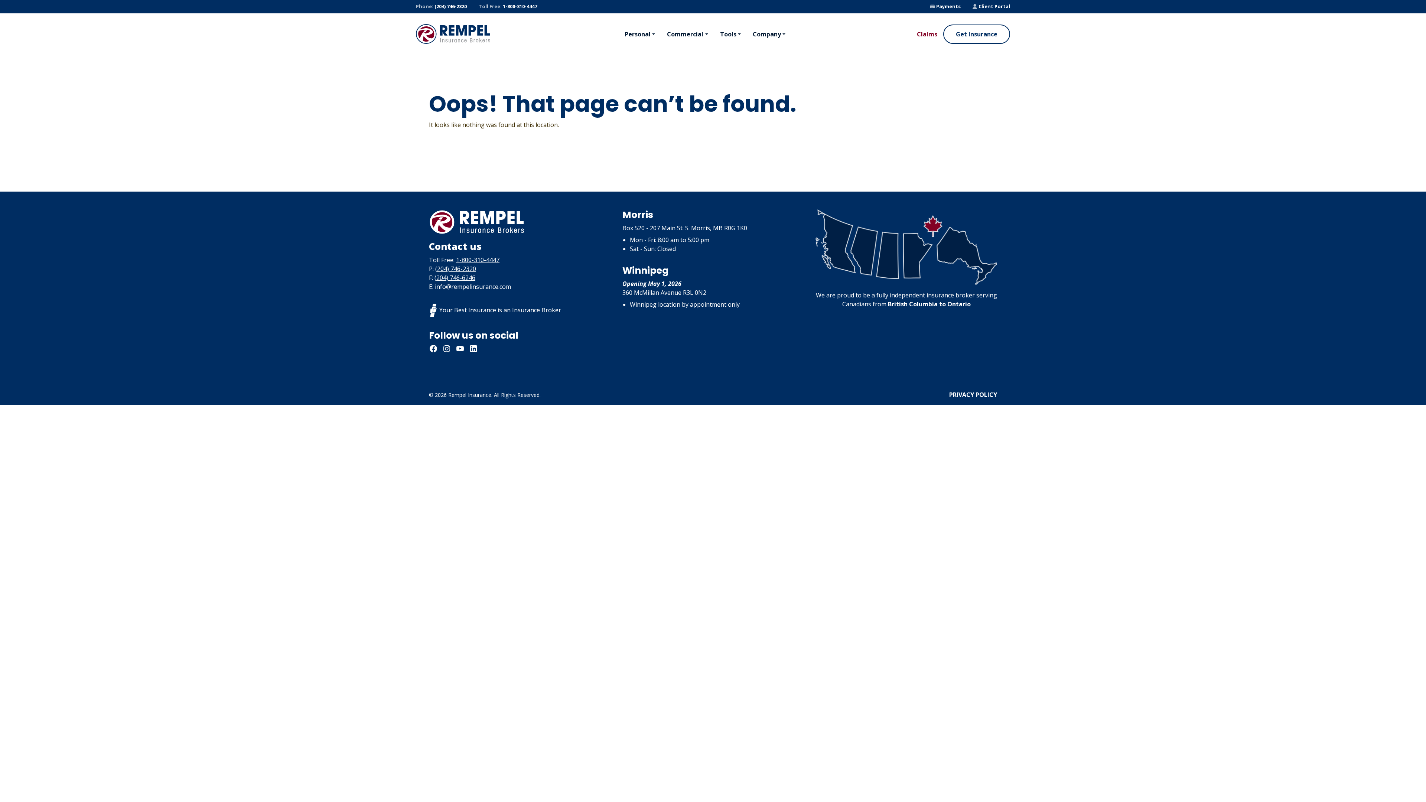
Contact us (455, 246)
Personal (638, 34)
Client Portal (994, 6)
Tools (728, 34)
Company (767, 34)
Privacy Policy (973, 395)
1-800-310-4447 (508, 6)
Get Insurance (976, 34)
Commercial (685, 34)
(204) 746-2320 (441, 6)
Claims (927, 34)
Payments (948, 6)
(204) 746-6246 (454, 278)
